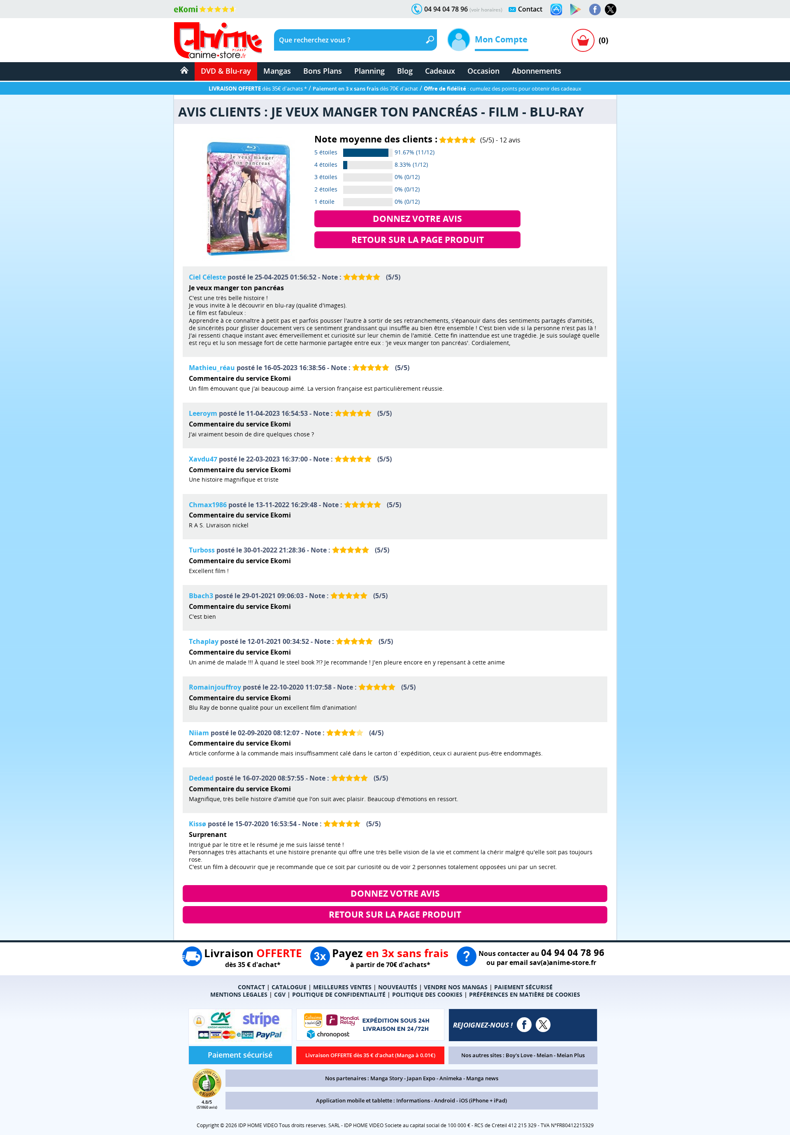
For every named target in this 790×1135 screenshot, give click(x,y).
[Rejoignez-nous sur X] (610, 9)
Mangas (277, 71)
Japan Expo (421, 1078)
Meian (545, 1055)
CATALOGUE (289, 987)
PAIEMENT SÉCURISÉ (523, 987)
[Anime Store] (218, 40)
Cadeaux (440, 71)
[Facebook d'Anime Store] (524, 1024)
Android (444, 1100)
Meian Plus (571, 1055)
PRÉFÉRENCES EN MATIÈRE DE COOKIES (524, 994)
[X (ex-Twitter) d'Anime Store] (543, 1024)
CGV (280, 994)
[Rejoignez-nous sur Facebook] (595, 9)
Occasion (483, 71)
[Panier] (583, 40)
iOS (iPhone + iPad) (483, 1100)
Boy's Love (519, 1055)
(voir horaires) (485, 9)
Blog (405, 71)
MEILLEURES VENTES (342, 987)
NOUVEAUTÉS (397, 987)
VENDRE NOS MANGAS (456, 987)
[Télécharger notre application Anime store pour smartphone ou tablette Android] (575, 9)
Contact (530, 9)
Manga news (482, 1078)
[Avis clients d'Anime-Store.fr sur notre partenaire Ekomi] (205, 9)
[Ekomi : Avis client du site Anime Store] (207, 1095)
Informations (413, 1100)
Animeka (450, 1078)
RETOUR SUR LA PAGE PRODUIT (417, 239)
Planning (369, 71)
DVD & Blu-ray (226, 71)
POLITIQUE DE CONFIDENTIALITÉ (339, 994)
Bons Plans (322, 71)
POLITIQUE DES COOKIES (427, 994)
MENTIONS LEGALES (238, 994)
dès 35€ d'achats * (258, 88)
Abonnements (536, 71)
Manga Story (386, 1078)
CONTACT (251, 987)
